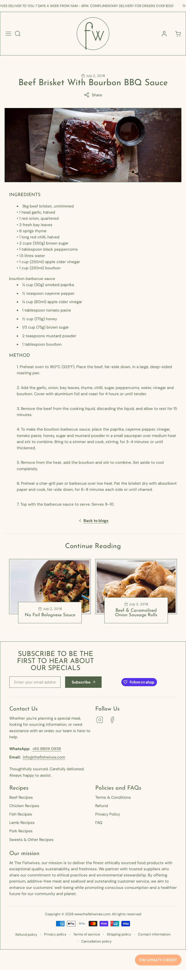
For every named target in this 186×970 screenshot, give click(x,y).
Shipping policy (119, 934)
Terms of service (86, 934)
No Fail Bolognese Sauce (50, 615)
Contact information (154, 934)
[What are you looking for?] (17, 33)
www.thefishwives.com (92, 914)
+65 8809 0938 (46, 748)
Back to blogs (95, 520)
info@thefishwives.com (44, 757)
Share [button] (97, 94)
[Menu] (8, 33)
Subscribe (81, 682)
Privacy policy (55, 934)
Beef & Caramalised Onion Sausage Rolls (136, 612)
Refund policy (26, 934)
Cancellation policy (96, 941)
